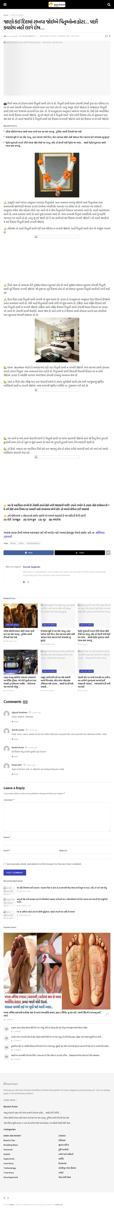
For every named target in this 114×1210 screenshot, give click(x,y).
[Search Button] (108, 4)
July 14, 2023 (9, 690)
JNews (12, 1204)
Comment (9, 799)
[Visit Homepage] (57, 4)
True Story (9, 1172)
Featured (8, 1149)
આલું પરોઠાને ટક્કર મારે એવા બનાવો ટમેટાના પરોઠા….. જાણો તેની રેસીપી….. (32, 1112)
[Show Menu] (5, 4)
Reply (16, 721)
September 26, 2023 (48, 644)
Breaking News (11, 1144)
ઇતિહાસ (61, 1140)
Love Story (9, 1163)
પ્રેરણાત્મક (62, 1163)
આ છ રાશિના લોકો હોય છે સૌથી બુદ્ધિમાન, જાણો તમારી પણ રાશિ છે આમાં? (46, 911)
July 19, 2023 (83, 644)
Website (63, 850)
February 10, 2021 (24, 891)
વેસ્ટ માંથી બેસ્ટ (64, 1177)
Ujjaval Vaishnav (19, 712)
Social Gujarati (28, 35)
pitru (21, 543)
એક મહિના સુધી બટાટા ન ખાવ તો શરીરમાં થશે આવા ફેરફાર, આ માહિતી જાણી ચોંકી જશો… (37, 1122)
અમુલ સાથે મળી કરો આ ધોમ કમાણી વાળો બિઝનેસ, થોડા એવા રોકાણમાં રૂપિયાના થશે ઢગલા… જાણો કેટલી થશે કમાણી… (57, 682)
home (13, 543)
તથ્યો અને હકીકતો (17, 15)
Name (7, 837)
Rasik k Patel (18, 747)
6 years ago (32, 747)
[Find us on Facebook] (4, 1198)
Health (7, 1154)
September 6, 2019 (24, 915)
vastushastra (33, 543)
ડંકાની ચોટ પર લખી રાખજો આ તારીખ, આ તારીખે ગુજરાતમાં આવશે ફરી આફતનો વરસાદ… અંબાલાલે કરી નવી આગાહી (94, 682)
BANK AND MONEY (12, 1135)
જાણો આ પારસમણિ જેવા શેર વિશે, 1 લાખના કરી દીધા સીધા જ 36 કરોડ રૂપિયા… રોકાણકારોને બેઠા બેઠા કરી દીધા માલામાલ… (56, 1055)
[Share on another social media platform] (108, 552)
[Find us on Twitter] (8, 1198)
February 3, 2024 (10, 641)
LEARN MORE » (10, 1100)
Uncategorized (11, 1177)
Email (7, 850)
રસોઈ (60, 1172)
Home (6, 15)
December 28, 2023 (24, 906)
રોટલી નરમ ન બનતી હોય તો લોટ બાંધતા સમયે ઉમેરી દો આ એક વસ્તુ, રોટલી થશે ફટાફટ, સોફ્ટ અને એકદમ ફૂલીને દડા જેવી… (57, 1036)
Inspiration (9, 1158)
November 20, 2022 (48, 35)
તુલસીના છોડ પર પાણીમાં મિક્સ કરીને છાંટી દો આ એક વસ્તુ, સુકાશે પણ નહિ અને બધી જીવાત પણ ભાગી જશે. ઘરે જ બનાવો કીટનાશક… (60, 1046)
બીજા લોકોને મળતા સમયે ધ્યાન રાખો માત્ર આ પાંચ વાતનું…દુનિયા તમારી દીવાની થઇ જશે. (44, 131)
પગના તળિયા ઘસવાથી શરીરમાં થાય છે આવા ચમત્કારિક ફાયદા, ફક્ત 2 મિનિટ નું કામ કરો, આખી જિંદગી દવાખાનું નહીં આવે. (52, 1014)
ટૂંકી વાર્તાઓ (63, 1149)
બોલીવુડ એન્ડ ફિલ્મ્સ (67, 1167)
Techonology (12, 671)
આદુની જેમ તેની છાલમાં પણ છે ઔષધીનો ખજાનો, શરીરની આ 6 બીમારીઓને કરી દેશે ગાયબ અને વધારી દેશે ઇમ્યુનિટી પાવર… (62, 900)
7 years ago (36, 712)
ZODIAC (62, 1135)
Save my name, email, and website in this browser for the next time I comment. (44, 863)
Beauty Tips (9, 1140)
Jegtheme (59, 1204)
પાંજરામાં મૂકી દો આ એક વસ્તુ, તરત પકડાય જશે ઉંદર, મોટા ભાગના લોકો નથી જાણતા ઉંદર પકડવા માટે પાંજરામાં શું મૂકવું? (57, 137)
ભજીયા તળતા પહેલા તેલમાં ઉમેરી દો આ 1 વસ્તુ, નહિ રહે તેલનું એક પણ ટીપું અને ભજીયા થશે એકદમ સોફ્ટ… (50, 1027)
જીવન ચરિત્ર (63, 1144)
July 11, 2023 (83, 690)
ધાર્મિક (61, 1158)
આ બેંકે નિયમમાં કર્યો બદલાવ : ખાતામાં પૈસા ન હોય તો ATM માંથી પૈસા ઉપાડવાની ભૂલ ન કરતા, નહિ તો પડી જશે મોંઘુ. (62, 887)
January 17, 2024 (48, 690)
